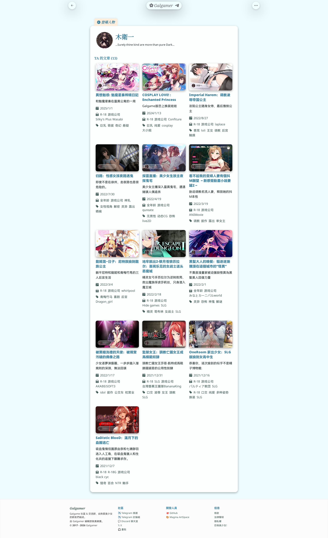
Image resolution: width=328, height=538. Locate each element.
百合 (111, 483)
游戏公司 (114, 114)
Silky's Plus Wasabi (109, 119)
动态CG (162, 216)
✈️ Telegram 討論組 (129, 517)
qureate (148, 210)
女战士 (169, 311)
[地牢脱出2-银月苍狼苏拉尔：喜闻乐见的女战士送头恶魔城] (164, 243)
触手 (125, 483)
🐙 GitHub (172, 513)
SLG (163, 305)
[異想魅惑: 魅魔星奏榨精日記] (117, 76)
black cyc (102, 477)
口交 (150, 392)
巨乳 (103, 125)
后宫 (225, 130)
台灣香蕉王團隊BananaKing (161, 386)
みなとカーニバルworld (205, 295)
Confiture (175, 119)
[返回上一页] (72, 5)
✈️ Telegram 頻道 (128, 513)
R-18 (103, 114)
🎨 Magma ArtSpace (177, 517)
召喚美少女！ (221, 525)
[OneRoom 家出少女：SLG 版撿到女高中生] (210, 334)
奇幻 (118, 125)
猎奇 (103, 483)
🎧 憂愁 (122, 529)
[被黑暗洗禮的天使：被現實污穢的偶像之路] (117, 334)
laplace (220, 124)
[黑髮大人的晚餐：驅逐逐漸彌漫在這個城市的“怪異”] (210, 243)
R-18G (112, 472)
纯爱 (157, 125)
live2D (146, 221)
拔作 (204, 221)
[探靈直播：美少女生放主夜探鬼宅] (164, 157)
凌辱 (157, 392)
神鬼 (212, 301)
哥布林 (158, 311)
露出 (132, 206)
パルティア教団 (200, 386)
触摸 (192, 135)
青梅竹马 (106, 297)
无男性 (151, 216)
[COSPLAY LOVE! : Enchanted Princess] (164, 76)
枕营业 (129, 392)
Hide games (151, 305)
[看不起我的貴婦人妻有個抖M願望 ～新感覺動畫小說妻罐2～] (210, 157)
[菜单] (256, 5)
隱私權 (217, 521)
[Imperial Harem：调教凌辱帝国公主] (210, 76)
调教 (217, 130)
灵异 (124, 206)
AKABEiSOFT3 (105, 386)
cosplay (167, 125)
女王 (165, 392)
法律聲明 (219, 517)
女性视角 (106, 206)
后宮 (124, 297)
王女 (210, 130)
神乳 (127, 200)
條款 (216, 513)
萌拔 (111, 125)
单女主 (220, 221)
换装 (192, 397)
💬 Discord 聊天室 (128, 521)
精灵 (150, 311)
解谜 (219, 301)
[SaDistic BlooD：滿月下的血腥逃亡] (117, 419)
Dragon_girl (104, 301)
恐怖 (172, 216)
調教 (172, 392)
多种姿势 (222, 392)
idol (103, 392)
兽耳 (197, 130)
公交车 (119, 392)
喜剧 (117, 297)
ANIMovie (196, 215)
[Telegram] (177, 5)
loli (203, 130)
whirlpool (128, 290)
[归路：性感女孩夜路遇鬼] (117, 157)
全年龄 (104, 200)
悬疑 (126, 125)
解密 (117, 206)
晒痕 (99, 211)
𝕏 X (120, 525)
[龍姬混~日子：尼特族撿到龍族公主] (117, 243)
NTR (118, 483)
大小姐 (147, 130)
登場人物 (108, 22)
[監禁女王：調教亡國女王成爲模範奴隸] (164, 334)
